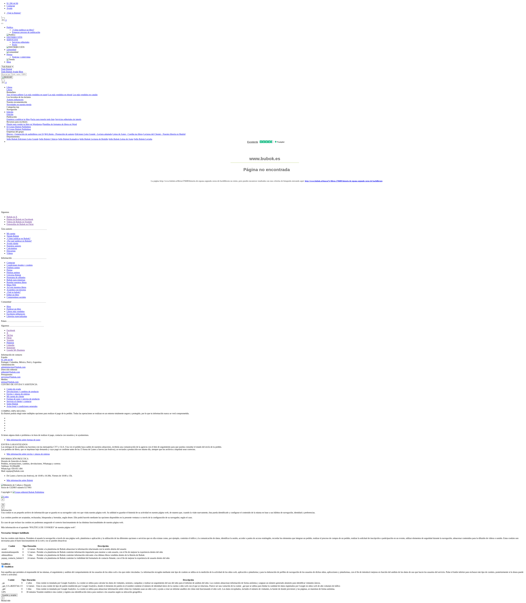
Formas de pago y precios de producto (23, 399)
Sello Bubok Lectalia (143, 139)
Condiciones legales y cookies (20, 265)
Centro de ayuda (14, 389)
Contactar (11, 6)
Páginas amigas (13, 272)
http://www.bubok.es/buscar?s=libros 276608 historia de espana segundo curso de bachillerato (343, 181)
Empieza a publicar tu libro (18, 119)
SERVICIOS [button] (12, 40)
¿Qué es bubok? (14, 292)
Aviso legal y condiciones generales (22, 406)
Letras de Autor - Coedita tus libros (127, 134)
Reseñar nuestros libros (17, 282)
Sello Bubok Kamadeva (68, 139)
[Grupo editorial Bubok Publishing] (28, 492)
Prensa (9, 270)
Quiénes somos (13, 267)
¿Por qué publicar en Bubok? (19, 241)
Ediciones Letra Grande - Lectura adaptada (93, 134)
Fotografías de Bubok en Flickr (20, 224)
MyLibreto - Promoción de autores (59, 134)
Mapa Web (11, 285)
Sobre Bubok (12, 404)
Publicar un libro (14, 309)
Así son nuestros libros (16, 287)
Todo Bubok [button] (6, 69)
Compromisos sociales (16, 297)
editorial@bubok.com (10, 372)
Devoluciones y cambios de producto (23, 391)
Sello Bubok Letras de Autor (121, 139)
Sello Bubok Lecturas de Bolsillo (93, 139)
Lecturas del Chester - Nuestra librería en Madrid (164, 134)
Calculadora (12, 248)
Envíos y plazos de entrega (18, 394)
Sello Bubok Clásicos (48, 139)
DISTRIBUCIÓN (14, 37)
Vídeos (10, 253)
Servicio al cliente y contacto (19, 401)
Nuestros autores (14, 246)
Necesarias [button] (6, 533)
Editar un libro (13, 295)
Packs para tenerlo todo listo (42, 119)
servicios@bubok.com (10, 377)
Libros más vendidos (16, 311)
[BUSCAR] (7, 77)
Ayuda (9, 8)
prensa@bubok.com (9, 382)
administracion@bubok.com (13, 367)
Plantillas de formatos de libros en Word (59, 124)
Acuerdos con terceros (16, 290)
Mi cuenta (11, 233)
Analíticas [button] (5, 564)
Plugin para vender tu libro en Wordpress (24, 124)
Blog (9, 62)
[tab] (263, 533)
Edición (10, 112)
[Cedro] (5, 497)
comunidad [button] (11, 49)
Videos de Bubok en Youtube (19, 222)
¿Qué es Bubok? (14, 13)
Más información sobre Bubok (20, 480)
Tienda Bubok (13, 236)
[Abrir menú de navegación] (2, 23)
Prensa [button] (9, 54)
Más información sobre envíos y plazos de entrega (28, 454)
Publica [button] (10, 27)
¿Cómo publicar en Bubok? (18, 238)
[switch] (2, 566)
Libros (9, 87)
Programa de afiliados (16, 277)
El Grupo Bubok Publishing (19, 127)
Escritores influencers (16, 314)
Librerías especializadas (17, 316)
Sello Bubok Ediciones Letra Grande (22, 139)
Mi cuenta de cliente (15, 396)
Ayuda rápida (12, 243)
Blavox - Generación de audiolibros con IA (25, 134)
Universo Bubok (14, 275)
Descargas (11, 251)
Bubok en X (12, 217)
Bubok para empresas (16, 280)
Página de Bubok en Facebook (20, 219)
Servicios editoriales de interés (68, 119)
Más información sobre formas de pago (23, 440)
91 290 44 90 (12, 3)
